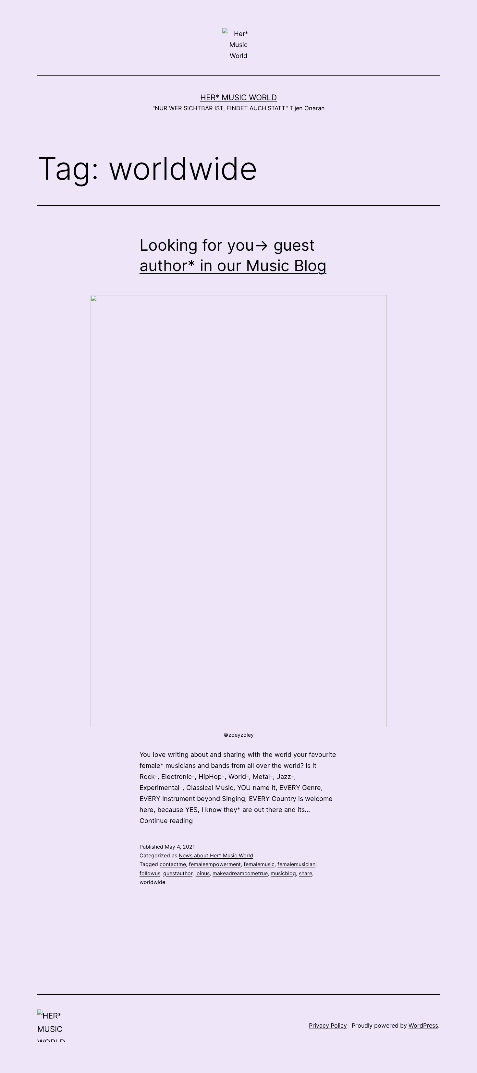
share (305, 873)
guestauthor (177, 873)
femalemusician (296, 864)
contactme (173, 864)
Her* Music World (238, 97)
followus (150, 873)
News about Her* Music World (216, 855)
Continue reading (166, 821)
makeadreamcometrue (240, 873)
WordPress (423, 1025)
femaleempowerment (215, 864)
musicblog (283, 873)
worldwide (152, 882)
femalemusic (259, 864)
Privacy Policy (328, 1025)
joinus (202, 873)
